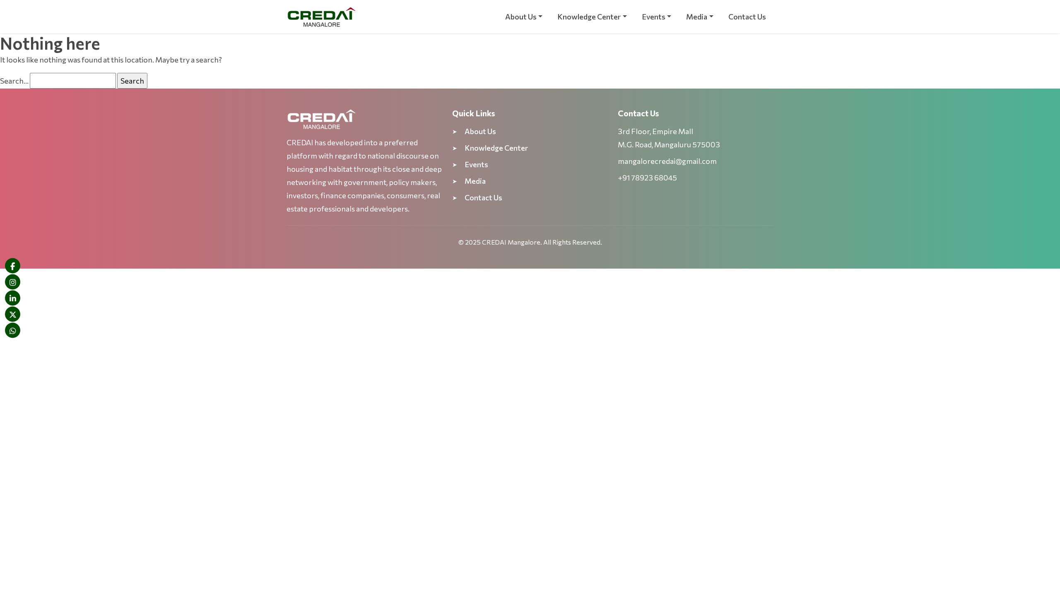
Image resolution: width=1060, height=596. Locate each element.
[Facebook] (12, 266)
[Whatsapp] (12, 330)
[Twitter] (12, 314)
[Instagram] (12, 282)
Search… (14, 80)
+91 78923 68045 (647, 177)
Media (696, 16)
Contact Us (747, 16)
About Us (521, 16)
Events (653, 16)
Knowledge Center (589, 16)
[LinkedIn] (12, 298)
